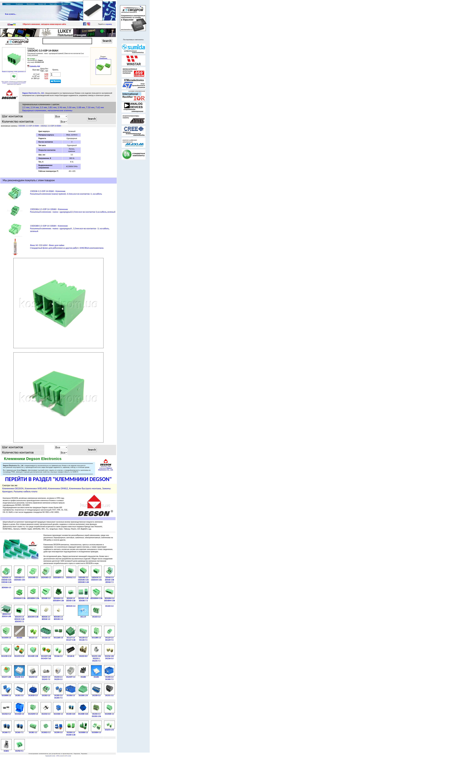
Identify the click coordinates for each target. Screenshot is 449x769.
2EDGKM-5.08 (58, 601)
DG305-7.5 (58, 698)
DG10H (19, 638)
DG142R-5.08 (33, 656)
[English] (8, 24)
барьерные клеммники (34, 110)
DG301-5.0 (19, 696)
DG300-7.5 (109, 679)
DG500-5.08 (70, 735)
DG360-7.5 (6, 733)
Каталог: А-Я (42, 4)
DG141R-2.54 (6, 656)
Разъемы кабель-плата (25, 491)
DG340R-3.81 (83, 714)
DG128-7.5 (83, 640)
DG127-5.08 (70, 640)
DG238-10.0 (19, 677)
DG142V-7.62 (46, 659)
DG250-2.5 (58, 677)
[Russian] (11, 24)
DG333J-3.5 (46, 714)
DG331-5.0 (109, 696)
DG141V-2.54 (19, 656)
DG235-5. (96, 659)
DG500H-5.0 (96, 733)
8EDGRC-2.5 (58, 617)
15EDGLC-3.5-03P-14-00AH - (51, 126)
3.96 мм (62, 107)
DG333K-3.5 (58, 714)
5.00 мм (71, 107)
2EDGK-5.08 (109, 580)
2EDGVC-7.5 (19, 622)
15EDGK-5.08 (6, 582)
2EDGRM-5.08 (109, 601)
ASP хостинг (68, 755)
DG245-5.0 (46, 677)
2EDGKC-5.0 (46, 598)
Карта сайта (53, 4)
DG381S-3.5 (46, 733)
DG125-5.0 (33, 638)
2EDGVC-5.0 (19, 617)
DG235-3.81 (96, 656)
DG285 (96, 677)
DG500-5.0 (71, 733)
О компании (19, 4)
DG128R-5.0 (96, 638)
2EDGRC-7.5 (83, 601)
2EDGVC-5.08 (19, 619)
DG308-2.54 (83, 696)
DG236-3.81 (109, 656)
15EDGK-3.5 (6, 578)
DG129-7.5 (109, 640)
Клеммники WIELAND (36, 488)
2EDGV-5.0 (6, 614)
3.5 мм (43, 107)
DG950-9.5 (19, 751)
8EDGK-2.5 (46, 617)
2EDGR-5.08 (70, 601)
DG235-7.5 (96, 661)
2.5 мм (25, 107)
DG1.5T (83, 617)
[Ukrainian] (14, 24)
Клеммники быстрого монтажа (85, 488)
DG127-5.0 (71, 638)
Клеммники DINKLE (58, 488)
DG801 (6, 751)
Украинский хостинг (50, 755)
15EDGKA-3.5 (19, 578)
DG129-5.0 (109, 638)
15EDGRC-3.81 (83, 580)
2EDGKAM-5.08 (19, 598)
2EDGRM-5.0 (109, 598)
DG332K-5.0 (19, 714)
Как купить (65, 4)
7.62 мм (100, 107)
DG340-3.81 (70, 714)
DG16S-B (70, 656)
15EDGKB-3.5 (33, 578)
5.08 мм (81, 107)
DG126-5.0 (46, 638)
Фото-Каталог (31, 4)
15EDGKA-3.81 (19, 580)
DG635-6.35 (109, 730)
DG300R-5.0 (6, 696)
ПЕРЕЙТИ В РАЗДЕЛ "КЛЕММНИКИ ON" (58, 479)
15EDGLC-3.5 (71, 578)
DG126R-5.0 (58, 638)
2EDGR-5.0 (71, 598)
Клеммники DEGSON (13, 488)
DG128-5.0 (83, 638)
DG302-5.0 (46, 696)
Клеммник (103, 58)
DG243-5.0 (33, 677)
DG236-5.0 (109, 659)
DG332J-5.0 (6, 714)
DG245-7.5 (46, 679)
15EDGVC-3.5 (96, 578)
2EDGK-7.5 (109, 582)
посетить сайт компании (105, 468)
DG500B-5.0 (83, 733)
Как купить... (10, 14)
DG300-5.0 (109, 677)
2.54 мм (35, 107)
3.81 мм (52, 107)
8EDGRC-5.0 (58, 619)
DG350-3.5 (96, 714)
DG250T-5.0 (70, 677)
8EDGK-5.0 (46, 619)
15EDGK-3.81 (6, 580)
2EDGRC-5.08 (83, 598)
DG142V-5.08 (46, 656)
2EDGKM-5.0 (58, 598)
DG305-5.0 (58, 696)
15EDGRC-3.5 (83, 578)
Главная (8, 4)
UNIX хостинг (59, 755)
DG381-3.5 (33, 733)
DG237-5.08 (6, 677)
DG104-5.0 (109, 606)
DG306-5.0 (71, 696)
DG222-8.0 (83, 656)
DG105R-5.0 (6, 638)
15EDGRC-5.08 (83, 582)
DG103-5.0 (96, 617)
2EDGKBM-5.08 (33, 598)
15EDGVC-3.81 (96, 580)
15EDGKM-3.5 (58, 578)
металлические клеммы (59, 110)
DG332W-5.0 (33, 714)
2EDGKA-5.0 (6, 588)
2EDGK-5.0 (109, 578)
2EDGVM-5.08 (33, 617)
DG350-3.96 (96, 716)
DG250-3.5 (58, 679)
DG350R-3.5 (109, 714)
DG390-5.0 (58, 733)
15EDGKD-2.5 (46, 578)
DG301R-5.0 (33, 696)
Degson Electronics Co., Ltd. (33, 93)
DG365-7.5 (19, 733)
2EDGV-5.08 (6, 617)
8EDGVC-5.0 (70, 606)
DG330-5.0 (96, 696)
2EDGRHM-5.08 (96, 598)
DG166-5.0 (58, 656)
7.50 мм (90, 107)
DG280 (83, 677)
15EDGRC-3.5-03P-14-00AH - (29, 126)
